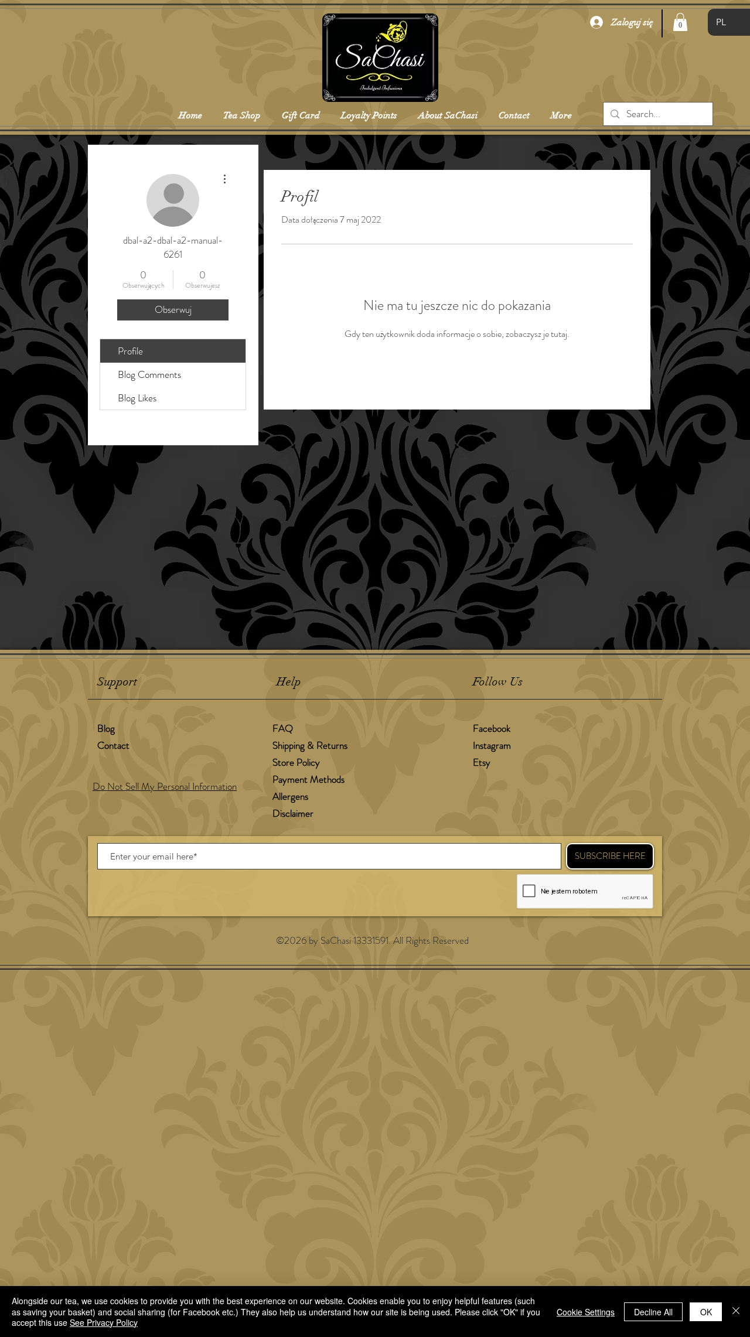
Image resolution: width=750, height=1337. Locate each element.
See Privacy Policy (104, 1322)
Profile (130, 351)
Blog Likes (137, 398)
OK (706, 1312)
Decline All (653, 1312)
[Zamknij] (736, 1311)
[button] (680, 22)
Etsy (481, 762)
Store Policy (296, 762)
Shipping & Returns (311, 745)
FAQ (282, 728)
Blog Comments (149, 374)
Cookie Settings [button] (586, 1312)
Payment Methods (309, 779)
